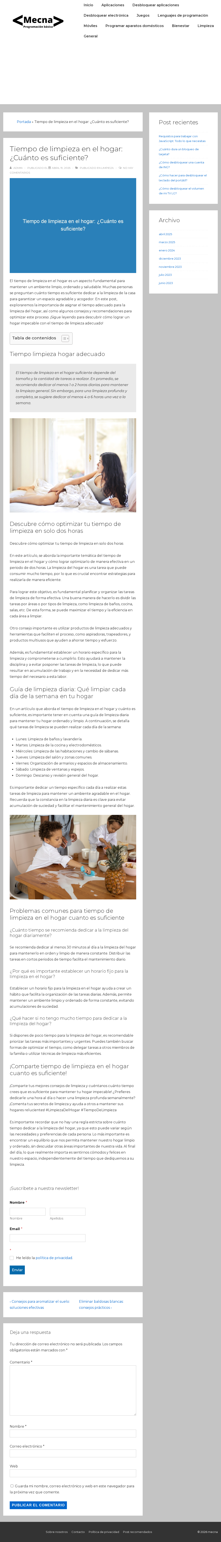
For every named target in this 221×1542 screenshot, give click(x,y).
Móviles (90, 26)
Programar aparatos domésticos (135, 26)
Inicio (88, 5)
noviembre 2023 (170, 266)
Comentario (21, 1362)
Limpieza (206, 26)
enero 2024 (167, 250)
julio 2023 (165, 274)
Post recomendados (137, 1532)
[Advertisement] (110, 74)
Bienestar (180, 26)
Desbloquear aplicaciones (156, 5)
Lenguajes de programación (183, 15)
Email (16, 1229)
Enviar (17, 1270)
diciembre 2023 (170, 258)
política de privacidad (54, 1258)
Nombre (16, 1218)
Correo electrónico (26, 1446)
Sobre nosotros (57, 1532)
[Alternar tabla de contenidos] (63, 338)
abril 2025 (165, 234)
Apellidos (56, 1218)
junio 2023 (166, 283)
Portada (24, 122)
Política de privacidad (104, 1532)
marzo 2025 (167, 242)
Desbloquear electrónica (106, 15)
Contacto (78, 1532)
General (91, 36)
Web (14, 1466)
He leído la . (44, 1258)
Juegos (143, 15)
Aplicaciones (112, 5)
